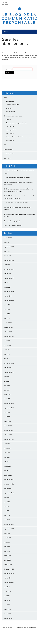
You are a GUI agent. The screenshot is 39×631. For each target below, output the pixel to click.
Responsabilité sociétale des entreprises (19, 137)
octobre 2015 (8, 332)
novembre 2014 (9, 363)
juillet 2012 (7, 448)
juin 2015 (7, 350)
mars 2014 (7, 394)
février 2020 (7, 256)
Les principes (10, 126)
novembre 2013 (9, 403)
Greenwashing (8, 149)
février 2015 (7, 358)
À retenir (8, 119)
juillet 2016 (7, 305)
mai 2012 (7, 457)
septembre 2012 (9, 439)
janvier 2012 (8, 475)
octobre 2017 (8, 273)
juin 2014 (7, 381)
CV (5, 145)
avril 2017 (7, 282)
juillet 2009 (7, 591)
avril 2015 (7, 354)
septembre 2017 (9, 278)
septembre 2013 (9, 408)
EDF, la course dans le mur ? (13, 225)
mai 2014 (7, 385)
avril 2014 (7, 390)
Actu (5, 97)
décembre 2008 (9, 618)
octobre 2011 (8, 488)
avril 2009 (7, 605)
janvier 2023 (8, 238)
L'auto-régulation (9, 154)
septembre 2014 (9, 372)
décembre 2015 (9, 327)
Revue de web (10, 111)
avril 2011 (7, 515)
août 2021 (7, 242)
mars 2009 (7, 609)
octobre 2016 (8, 296)
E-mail (9, 69)
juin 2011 (7, 506)
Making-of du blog (11, 130)
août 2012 (7, 444)
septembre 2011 (9, 493)
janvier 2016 (8, 323)
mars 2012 (7, 466)
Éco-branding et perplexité (12, 221)
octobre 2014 (8, 367)
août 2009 (7, 587)
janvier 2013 (8, 426)
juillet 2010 (7, 537)
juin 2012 (7, 452)
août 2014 (7, 376)
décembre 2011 (9, 479)
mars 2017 (7, 287)
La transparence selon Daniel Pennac (16, 203)
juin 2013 (7, 412)
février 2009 (7, 614)
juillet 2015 (7, 345)
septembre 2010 (9, 529)
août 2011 (7, 497)
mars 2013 (7, 421)
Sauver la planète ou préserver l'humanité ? (18, 177)
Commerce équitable (12, 104)
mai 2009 (7, 600)
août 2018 (7, 264)
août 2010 (7, 533)
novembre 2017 (9, 269)
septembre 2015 (9, 336)
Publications (10, 133)
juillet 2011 (7, 502)
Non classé (7, 158)
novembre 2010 (9, 524)
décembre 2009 (9, 569)
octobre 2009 (8, 578)
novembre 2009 (9, 573)
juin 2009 (7, 596)
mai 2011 (7, 511)
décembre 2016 (9, 291)
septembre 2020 (9, 247)
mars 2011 (7, 520)
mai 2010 (7, 546)
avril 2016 (7, 318)
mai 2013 (7, 417)
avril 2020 (7, 251)
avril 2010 (7, 551)
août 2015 (7, 341)
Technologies (10, 140)
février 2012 (7, 470)
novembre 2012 (9, 430)
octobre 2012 (8, 435)
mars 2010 (7, 555)
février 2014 (7, 399)
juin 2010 (7, 542)
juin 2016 (7, 309)
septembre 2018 (9, 260)
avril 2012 (7, 461)
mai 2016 (7, 314)
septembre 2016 (9, 300)
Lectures (9, 108)
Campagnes (10, 101)
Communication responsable (13, 116)
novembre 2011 (9, 484)
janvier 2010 (8, 564)
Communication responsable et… (16, 123)
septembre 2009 (9, 582)
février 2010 (7, 560)
